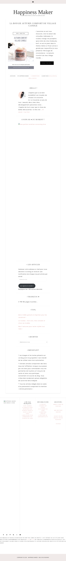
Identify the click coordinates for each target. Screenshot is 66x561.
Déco (30, 78)
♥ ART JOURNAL (27, 406)
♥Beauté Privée (58, 418)
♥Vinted (58, 423)
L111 (28, 539)
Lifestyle (34, 78)
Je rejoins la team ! (27, 286)
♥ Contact (43, 404)
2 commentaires (35, 76)
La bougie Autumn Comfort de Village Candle (33, 24)
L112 (33, 539)
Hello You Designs (44, 557)
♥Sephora (58, 419)
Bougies (54, 76)
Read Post (47, 63)
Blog (50, 76)
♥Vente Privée (58, 416)
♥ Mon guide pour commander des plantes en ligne (27, 417)
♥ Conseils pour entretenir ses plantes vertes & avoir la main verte (27, 410)
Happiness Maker (33, 12)
